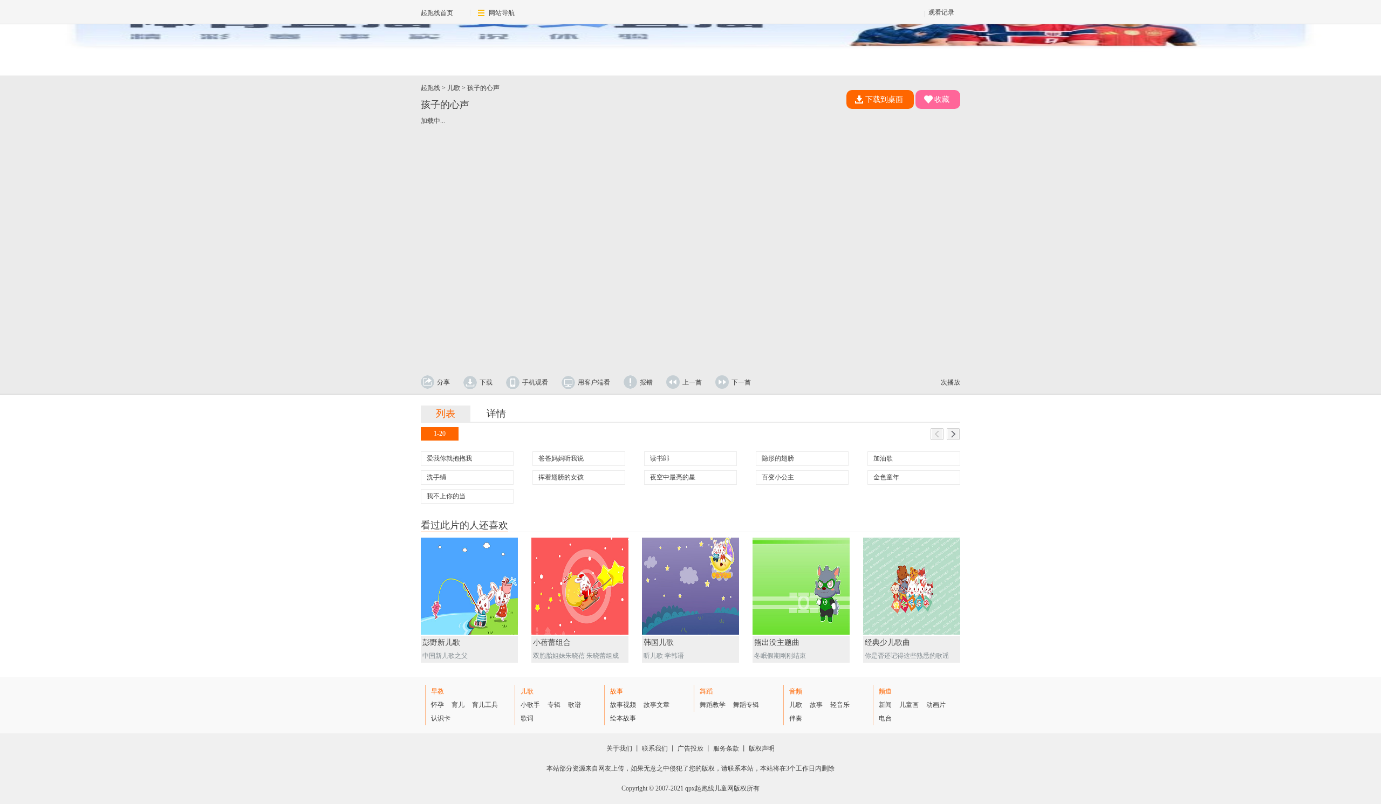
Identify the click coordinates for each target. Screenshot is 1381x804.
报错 (646, 382)
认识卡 (440, 718)
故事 (616, 691)
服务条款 (726, 748)
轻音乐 (840, 705)
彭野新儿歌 (441, 642)
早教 (437, 691)
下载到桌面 (884, 99)
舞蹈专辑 (746, 705)
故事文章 (656, 705)
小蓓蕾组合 (552, 642)
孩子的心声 (483, 88)
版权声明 (762, 748)
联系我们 (655, 748)
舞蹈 (706, 691)
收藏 (941, 99)
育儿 (458, 705)
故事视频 (623, 705)
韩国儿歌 (659, 642)
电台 (885, 718)
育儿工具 (485, 705)
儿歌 (453, 88)
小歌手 (530, 705)
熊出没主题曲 (776, 642)
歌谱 (574, 705)
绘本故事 (623, 718)
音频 (795, 691)
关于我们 (619, 748)
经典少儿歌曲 (887, 642)
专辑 (554, 705)
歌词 (527, 718)
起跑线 (430, 88)
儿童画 (909, 705)
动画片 (936, 705)
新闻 (885, 705)
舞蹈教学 (713, 705)
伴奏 (795, 718)
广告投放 (690, 748)
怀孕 (437, 705)
